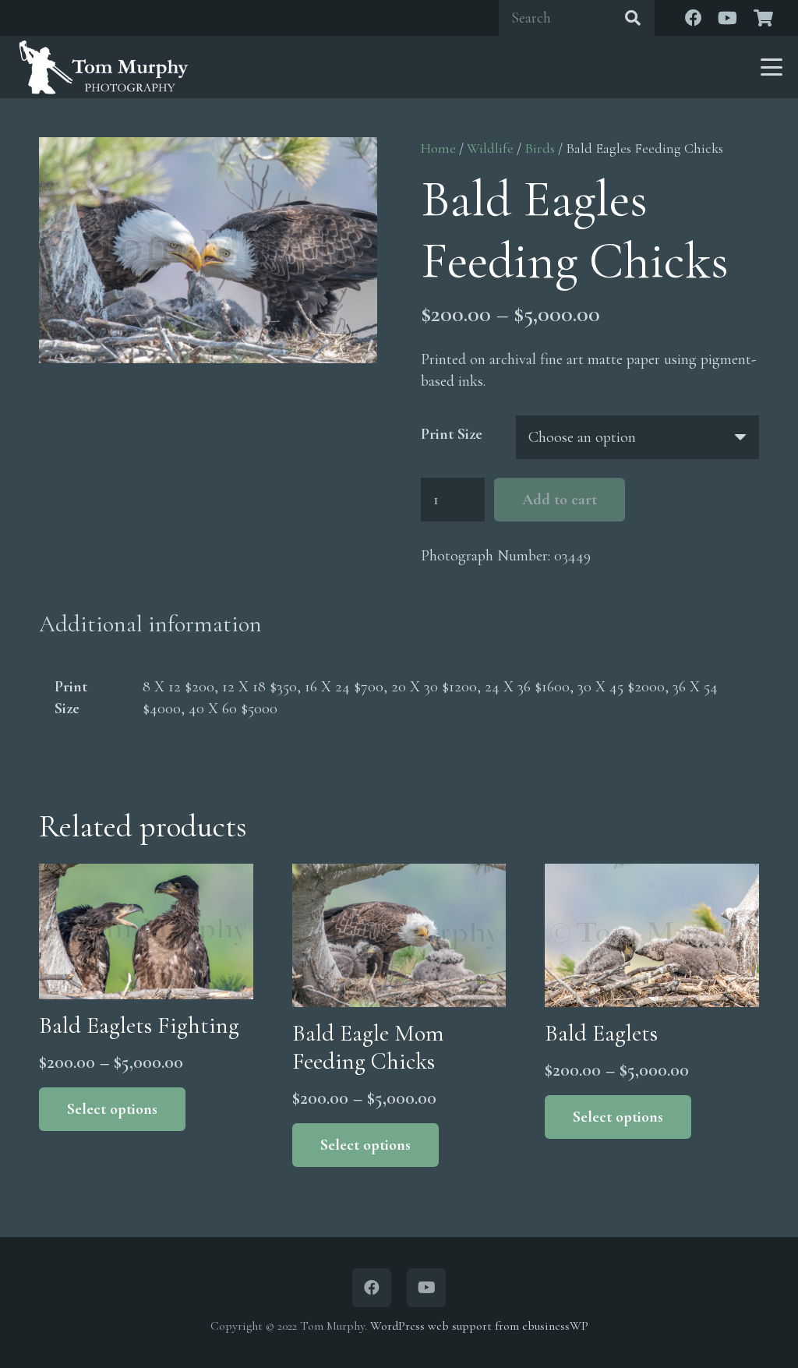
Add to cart (559, 499)
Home (438, 148)
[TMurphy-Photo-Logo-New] (104, 67)
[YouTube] (728, 18)
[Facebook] (693, 18)
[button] (771, 67)
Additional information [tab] (150, 624)
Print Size (451, 434)
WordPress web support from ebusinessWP (479, 1326)
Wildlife (490, 148)
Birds (539, 148)
